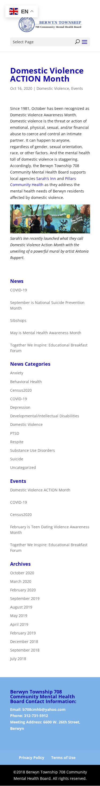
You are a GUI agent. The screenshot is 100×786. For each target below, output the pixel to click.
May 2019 (18, 615)
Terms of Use (63, 757)
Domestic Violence (53, 88)
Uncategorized (23, 467)
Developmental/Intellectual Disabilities (44, 415)
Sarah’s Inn (46, 178)
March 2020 (20, 581)
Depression (20, 407)
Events (77, 88)
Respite (16, 441)
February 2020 (23, 589)
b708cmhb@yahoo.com (44, 709)
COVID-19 (18, 398)
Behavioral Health (26, 381)
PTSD (14, 433)
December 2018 (24, 641)
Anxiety (16, 373)
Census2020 (21, 390)
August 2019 (21, 607)
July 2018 (18, 658)
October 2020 (22, 572)
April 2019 (19, 624)
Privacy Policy (31, 757)
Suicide (16, 458)
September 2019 (24, 598)
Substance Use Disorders (32, 450)
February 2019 (23, 632)
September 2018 (24, 650)
